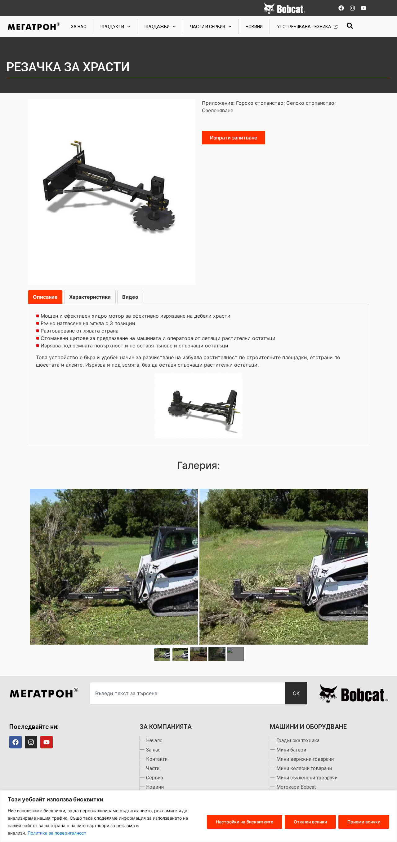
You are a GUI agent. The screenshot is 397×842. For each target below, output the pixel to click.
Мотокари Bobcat (296, 787)
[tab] (45, 297)
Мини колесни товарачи (304, 768)
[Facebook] (341, 8)
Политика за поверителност (57, 832)
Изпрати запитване (233, 137)
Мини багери (291, 750)
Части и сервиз (207, 26)
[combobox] (187, 693)
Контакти (156, 759)
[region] (198, 816)
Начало (154, 740)
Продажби (157, 26)
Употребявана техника (304, 26)
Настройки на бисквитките (244, 821)
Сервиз (154, 778)
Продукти (112, 26)
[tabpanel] (198, 375)
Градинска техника (297, 740)
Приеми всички (363, 821)
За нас (78, 26)
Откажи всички (310, 821)
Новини (254, 26)
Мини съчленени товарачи (306, 778)
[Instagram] (352, 8)
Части (152, 768)
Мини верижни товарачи (305, 759)
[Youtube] (363, 8)
